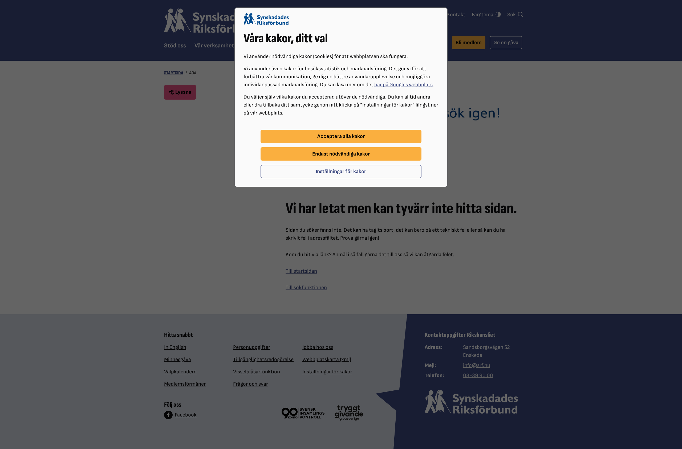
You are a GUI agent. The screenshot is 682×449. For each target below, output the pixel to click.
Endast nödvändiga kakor (341, 154)
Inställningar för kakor (341, 171)
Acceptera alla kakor (341, 136)
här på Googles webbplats (403, 84)
